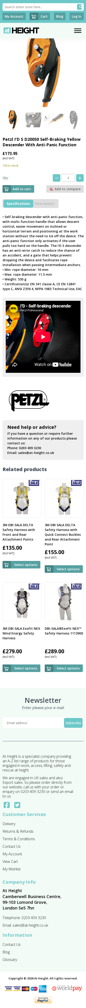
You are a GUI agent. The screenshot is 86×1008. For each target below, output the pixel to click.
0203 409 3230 (30, 448)
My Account (12, 853)
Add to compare (67, 189)
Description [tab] (44, 203)
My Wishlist (12, 869)
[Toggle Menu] (77, 30)
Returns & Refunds (18, 831)
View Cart (10, 861)
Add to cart (22, 189)
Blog (6, 952)
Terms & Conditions (19, 838)
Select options (25, 565)
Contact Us (12, 846)
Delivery (9, 823)
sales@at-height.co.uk (36, 453)
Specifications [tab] (18, 203)
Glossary (10, 959)
